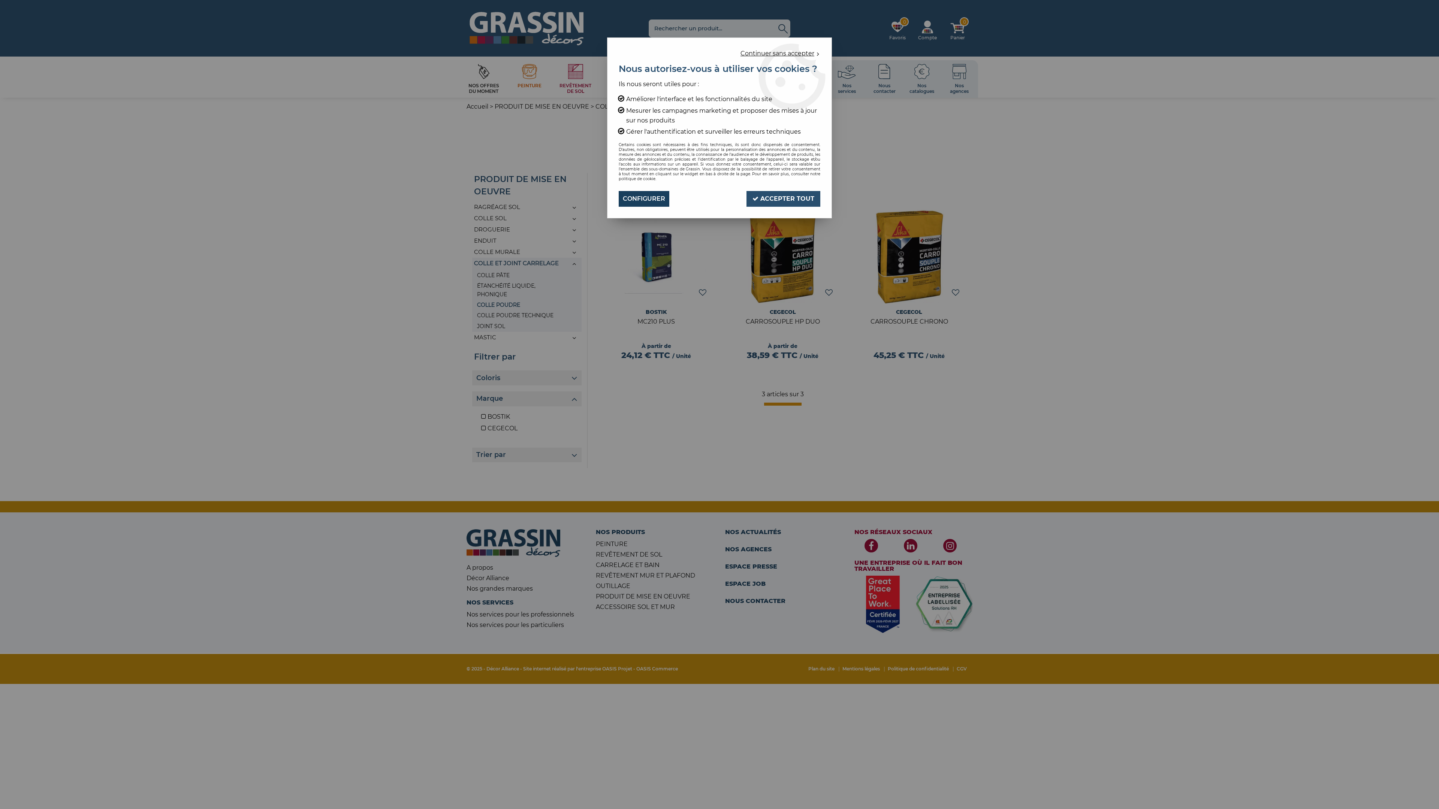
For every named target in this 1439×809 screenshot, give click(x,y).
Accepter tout (786, 198)
